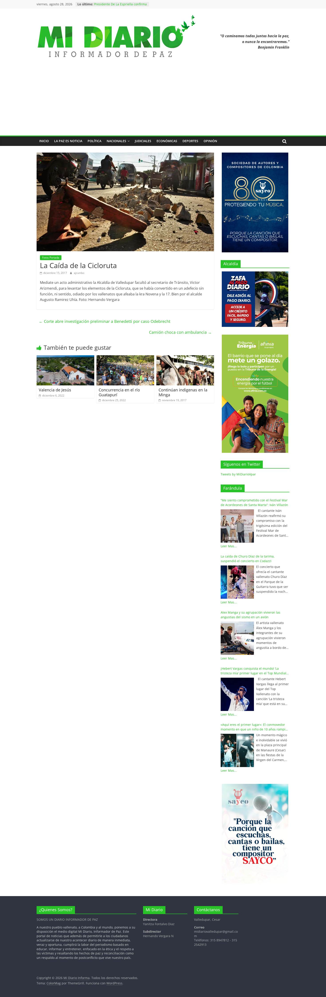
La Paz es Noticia (68, 141)
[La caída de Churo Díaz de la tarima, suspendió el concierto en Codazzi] (237, 582)
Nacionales (116, 141)
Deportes (190, 141)
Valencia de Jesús (55, 390)
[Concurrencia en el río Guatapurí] (125, 357)
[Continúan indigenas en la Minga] (185, 357)
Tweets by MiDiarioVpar (238, 474)
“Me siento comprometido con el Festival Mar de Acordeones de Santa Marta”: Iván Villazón (254, 502)
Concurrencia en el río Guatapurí (119, 392)
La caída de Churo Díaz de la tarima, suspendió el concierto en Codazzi (248, 558)
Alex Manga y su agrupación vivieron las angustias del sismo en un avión (250, 614)
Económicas (167, 141)
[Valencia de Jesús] (65, 357)
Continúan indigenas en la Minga (183, 392)
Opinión (210, 141)
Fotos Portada (50, 257)
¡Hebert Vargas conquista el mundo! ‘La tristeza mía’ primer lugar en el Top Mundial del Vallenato (253, 670)
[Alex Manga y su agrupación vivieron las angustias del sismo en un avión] (237, 638)
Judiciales (143, 141)
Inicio (44, 141)
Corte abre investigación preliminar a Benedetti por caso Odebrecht (104, 321)
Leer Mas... (229, 546)
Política (94, 141)
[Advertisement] (163, 102)
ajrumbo (79, 273)
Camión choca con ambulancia (180, 332)
